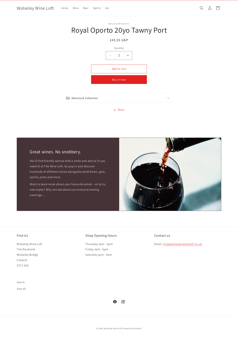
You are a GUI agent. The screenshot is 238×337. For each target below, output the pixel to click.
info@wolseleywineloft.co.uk (182, 244)
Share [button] (121, 109)
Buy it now (119, 79)
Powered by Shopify (132, 328)
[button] (201, 8)
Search (21, 282)
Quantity (119, 48)
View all (21, 288)
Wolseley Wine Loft (113, 328)
